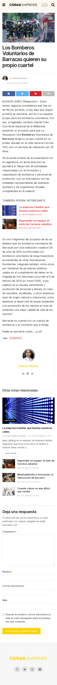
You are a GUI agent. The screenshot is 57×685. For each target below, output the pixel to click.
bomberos (16, 338)
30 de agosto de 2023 (30, 228)
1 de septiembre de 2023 (31, 215)
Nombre (7, 571)
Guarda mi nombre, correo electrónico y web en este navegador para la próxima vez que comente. (28, 618)
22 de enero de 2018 (17, 83)
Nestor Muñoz (20, 78)
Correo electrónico (14, 585)
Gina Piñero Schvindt (16, 436)
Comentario (10, 531)
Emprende (10, 420)
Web (4, 600)
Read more (11, 453)
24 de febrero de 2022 (29, 496)
